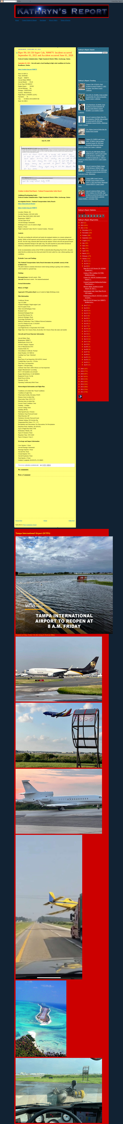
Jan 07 (86, 352)
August (84, 240)
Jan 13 (86, 336)
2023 (82, 222)
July (83, 243)
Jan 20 (86, 318)
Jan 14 (86, 334)
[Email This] (43, 465)
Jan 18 (86, 323)
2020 (82, 368)
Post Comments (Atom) (30, 525)
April (84, 251)
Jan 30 (86, 263)
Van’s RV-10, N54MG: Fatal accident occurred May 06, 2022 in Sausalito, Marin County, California (96, 97)
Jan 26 (86, 308)
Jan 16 (86, 328)
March (84, 253)
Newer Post (18, 520)
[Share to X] (46, 465)
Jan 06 (86, 354)
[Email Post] (40, 465)
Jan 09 (86, 346)
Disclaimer (43, 20)
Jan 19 (86, 321)
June (83, 245)
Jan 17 (86, 326)
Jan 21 (86, 316)
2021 (82, 228)
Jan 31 (86, 261)
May (83, 248)
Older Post (72, 520)
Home (17, 20)
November (85, 233)
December (85, 230)
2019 (82, 371)
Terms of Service (65, 20)
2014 (82, 384)
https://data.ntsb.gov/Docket (26, 203)
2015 (82, 381)
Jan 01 (86, 365)
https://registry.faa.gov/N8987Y (27, 69)
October (84, 235)
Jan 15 (86, 331)
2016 (82, 379)
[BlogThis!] (45, 465)
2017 (82, 376)
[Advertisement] (61, 34)
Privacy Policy (53, 20)
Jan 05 (86, 357)
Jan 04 (86, 359)
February (85, 256)
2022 (82, 225)
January (84, 258)
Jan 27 (86, 305)
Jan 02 (86, 362)
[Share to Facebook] (48, 465)
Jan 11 (86, 341)
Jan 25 (86, 310)
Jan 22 (86, 313)
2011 (82, 392)
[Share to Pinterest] (50, 465)
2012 (82, 389)
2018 (82, 374)
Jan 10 (86, 344)
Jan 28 (86, 266)
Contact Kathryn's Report (29, 20)
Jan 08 (86, 349)
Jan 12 (86, 339)
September (85, 238)
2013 (82, 386)
